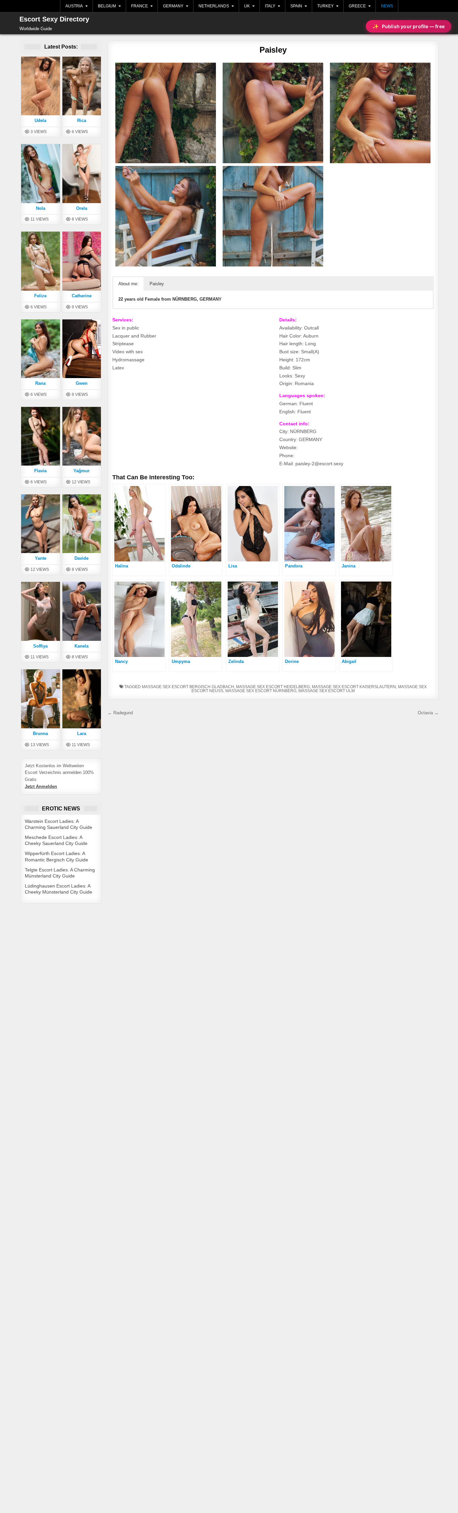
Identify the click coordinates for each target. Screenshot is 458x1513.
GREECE (357, 6)
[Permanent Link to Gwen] (82, 348)
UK (247, 6)
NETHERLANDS (213, 6)
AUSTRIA (74, 6)
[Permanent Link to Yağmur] (82, 436)
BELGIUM (107, 6)
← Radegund (120, 712)
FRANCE (139, 6)
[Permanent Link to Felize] (40, 260)
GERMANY (173, 6)
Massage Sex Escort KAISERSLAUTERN (354, 686)
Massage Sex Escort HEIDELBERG (273, 686)
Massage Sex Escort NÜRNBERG (260, 690)
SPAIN (296, 6)
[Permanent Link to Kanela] (82, 611)
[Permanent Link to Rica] (82, 85)
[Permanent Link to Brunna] (40, 698)
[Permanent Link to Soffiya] (40, 611)
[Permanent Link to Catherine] (82, 260)
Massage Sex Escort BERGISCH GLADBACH (188, 686)
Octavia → (428, 712)
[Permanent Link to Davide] (82, 523)
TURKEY (325, 6)
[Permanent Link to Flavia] (40, 436)
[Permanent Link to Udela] (40, 85)
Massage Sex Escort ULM (326, 690)
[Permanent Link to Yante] (40, 523)
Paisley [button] (157, 283)
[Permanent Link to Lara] (82, 698)
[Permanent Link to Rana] (40, 348)
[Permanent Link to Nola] (40, 173)
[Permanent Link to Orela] (82, 173)
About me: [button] (128, 283)
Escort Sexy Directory (54, 19)
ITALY (270, 6)
